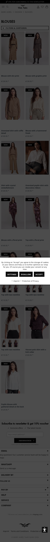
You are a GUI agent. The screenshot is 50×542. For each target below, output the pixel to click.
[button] (45, 530)
